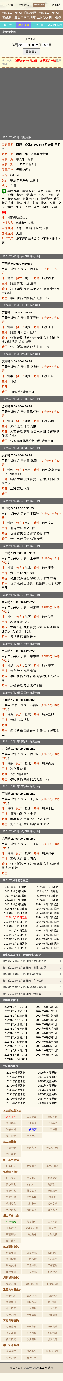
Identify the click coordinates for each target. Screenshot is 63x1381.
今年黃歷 (11, 1308)
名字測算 (32, 1166)
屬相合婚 (11, 1265)
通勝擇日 (11, 1302)
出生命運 (32, 1123)
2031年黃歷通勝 (47, 1085)
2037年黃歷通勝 (47, 1098)
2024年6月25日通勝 (15, 939)
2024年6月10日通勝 (47, 904)
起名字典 (52, 1203)
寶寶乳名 (11, 1190)
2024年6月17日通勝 (15, 922)
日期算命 (32, 1116)
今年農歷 (32, 1308)
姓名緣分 (52, 1259)
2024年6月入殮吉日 (47, 1028)
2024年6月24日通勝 (47, 935)
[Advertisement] (31, 102)
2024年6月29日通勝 (15, 948)
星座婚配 (32, 1265)
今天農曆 (32, 1326)
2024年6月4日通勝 (47, 891)
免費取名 (52, 1184)
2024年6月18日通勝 (47, 922)
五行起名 (11, 1209)
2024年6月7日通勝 (16, 900)
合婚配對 (11, 1252)
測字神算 (11, 1240)
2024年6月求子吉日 (47, 1041)
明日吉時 (52, 1333)
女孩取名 (52, 1178)
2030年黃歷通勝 (15, 1085)
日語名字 (52, 1209)
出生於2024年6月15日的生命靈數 (21, 994)
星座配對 (52, 1265)
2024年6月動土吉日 (15, 1015)
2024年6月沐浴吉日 (47, 1054)
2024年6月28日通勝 (47, 943)
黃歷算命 (52, 1116)
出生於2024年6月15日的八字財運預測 (24, 987)
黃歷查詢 (39, 4)
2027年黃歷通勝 (47, 1077)
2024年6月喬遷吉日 (47, 1007)
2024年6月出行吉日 (15, 1046)
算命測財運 (32, 1228)
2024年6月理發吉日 (15, 1024)
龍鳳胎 (52, 1197)
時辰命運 (11, 1129)
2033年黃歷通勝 (47, 1090)
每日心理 (32, 1221)
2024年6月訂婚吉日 (47, 1015)
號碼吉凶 (11, 1283)
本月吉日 (52, 1302)
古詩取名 (32, 1203)
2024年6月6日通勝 (47, 895)
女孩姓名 (32, 1184)
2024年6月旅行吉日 (15, 1020)
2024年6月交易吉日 (15, 1037)
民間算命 (52, 1221)
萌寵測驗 (11, 1234)
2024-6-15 (24, 25)
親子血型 (11, 1135)
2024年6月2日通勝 (47, 887)
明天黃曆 (11, 1333)
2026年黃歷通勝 (15, 1077)
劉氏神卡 (11, 1154)
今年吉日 (52, 1308)
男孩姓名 (11, 1184)
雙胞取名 (52, 1190)
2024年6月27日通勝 (15, 943)
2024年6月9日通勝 (16, 904)
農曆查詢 (32, 1295)
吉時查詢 (32, 1302)
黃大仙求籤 (52, 1147)
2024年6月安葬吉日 (15, 1028)
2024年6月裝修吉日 (47, 1020)
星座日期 (52, 1314)
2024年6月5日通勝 (16, 895)
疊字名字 (32, 1190)
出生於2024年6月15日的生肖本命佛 (23, 980)
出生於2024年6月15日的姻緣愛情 (21, 974)
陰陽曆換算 (52, 1351)
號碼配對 (52, 1252)
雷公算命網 (16, 1367)
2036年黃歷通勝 (15, 1098)
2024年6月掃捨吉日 (15, 1059)
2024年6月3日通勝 (16, 891)
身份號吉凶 (32, 1283)
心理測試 (55, 4)
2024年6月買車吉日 (47, 1033)
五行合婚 (52, 1271)
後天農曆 (32, 1339)
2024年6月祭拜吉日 (47, 1037)
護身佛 (52, 1228)
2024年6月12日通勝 (47, 908)
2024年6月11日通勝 (15, 908)
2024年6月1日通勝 (16, 887)
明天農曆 (32, 1333)
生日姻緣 (11, 1123)
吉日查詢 (52, 1295)
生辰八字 (11, 1351)
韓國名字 (32, 1209)
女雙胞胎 (32, 1197)
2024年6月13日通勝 (15, 913)
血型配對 (11, 1271)
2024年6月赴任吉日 (15, 1054)
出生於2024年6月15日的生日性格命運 (24, 967)
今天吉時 (52, 1326)
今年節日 (32, 1314)
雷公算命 (8, 4)
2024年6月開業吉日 (15, 1007)
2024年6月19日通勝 (15, 926)
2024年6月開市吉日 (47, 1046)
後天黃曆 (11, 1339)
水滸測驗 (52, 1234)
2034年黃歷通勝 (15, 1094)
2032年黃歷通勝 (15, 1090)
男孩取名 (32, 1178)
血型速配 (32, 1271)
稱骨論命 (52, 1123)
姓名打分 (11, 1166)
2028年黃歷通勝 (15, 1081)
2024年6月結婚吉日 (47, 1011)
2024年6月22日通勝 (47, 930)
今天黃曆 (11, 1326)
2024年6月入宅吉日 (15, 1050)
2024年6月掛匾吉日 (47, 1024)
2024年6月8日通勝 (47, 900)
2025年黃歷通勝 (47, 1072)
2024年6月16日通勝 (47, 917)
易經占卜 (32, 1147)
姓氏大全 (11, 1178)
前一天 (8, 25)
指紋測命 (32, 1234)
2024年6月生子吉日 (15, 1033)
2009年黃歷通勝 (47, 1103)
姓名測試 (23, 4)
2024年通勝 (55, 25)
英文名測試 (52, 1166)
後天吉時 (52, 1339)
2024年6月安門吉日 (47, 1050)
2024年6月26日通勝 (47, 939)
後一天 (39, 25)
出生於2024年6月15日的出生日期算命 (24, 961)
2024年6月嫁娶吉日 (15, 1041)
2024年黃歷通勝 (15, 1072)
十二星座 (52, 1129)
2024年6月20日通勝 (47, 926)
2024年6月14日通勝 (47, 913)
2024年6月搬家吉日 (15, 1011)
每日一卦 (11, 1147)
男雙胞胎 (11, 1197)
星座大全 (11, 1357)
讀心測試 (32, 1351)
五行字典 (32, 1357)
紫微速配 (32, 1252)
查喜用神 (32, 1135)
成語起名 (11, 1203)
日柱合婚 (32, 1259)
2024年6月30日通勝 (47, 948)
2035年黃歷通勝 (47, 1094)
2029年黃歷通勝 (47, 1081)
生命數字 (11, 1228)
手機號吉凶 (52, 1283)
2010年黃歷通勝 (15, 1103)
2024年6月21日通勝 (15, 930)
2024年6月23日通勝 (15, 935)
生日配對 (11, 1259)
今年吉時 (11, 1314)
